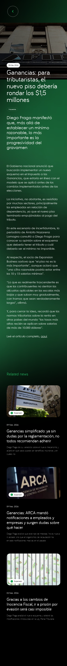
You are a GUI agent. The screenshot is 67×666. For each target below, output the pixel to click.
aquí (44, 336)
